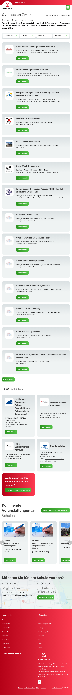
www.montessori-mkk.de (52, 417)
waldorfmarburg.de (15, 458)
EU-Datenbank (18, 2)
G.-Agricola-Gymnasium (27, 215)
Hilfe (39, 640)
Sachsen (23, 20)
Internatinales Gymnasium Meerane (32, 70)
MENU (68, 7)
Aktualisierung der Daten (45, 624)
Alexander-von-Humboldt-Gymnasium (33, 286)
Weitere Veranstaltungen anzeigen (55, 510)
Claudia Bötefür (57, 446)
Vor (2, 542)
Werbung (40, 628)
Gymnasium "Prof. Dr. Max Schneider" (33, 238)
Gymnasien (15, 20)
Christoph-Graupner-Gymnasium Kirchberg (35, 46)
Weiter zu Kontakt (45, 597)
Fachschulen (5, 644)
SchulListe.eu (6, 20)
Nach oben (9, 379)
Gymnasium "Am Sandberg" (28, 308)
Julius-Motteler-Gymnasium (28, 118)
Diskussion (41, 636)
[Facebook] (39, 682)
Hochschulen (6, 648)
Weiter (69, 542)
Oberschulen (5, 640)
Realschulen (5, 632)
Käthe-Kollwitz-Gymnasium (28, 332)
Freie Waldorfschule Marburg (22, 447)
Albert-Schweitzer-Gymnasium (30, 261)
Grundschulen (6, 624)
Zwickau (30, 20)
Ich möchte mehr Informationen (18, 490)
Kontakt (40, 648)
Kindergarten (6, 620)
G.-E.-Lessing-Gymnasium (28, 141)
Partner (40, 644)
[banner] (7, 5)
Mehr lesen (22, 58)
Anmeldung (41, 620)
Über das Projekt (43, 632)
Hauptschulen (6, 628)
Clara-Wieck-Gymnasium (27, 166)
